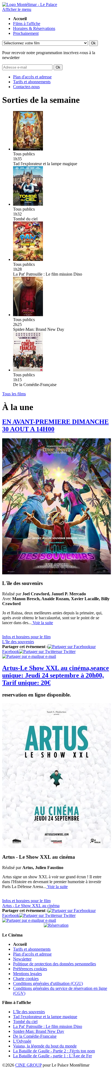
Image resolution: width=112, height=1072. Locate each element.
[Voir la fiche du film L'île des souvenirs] (56, 573)
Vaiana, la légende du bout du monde (45, 1046)
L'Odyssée (22, 1041)
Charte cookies (26, 978)
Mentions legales (27, 973)
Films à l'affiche (26, 23)
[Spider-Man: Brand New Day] (28, 314)
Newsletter (22, 959)
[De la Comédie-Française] (28, 370)
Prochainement (26, 33)
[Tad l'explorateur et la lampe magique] (28, 149)
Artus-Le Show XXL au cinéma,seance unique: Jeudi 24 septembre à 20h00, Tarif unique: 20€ (55, 675)
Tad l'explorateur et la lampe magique (45, 1016)
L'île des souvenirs (29, 1011)
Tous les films (14, 394)
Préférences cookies (30, 968)
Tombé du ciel (25, 1021)
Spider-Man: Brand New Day (38, 1031)
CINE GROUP (28, 1065)
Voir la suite (42, 622)
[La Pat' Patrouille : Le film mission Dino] (28, 259)
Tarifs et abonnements (32, 81)
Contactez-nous (26, 86)
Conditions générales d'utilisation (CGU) (48, 983)
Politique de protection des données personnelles (54, 964)
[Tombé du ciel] (28, 204)
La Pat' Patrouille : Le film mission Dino (47, 1026)
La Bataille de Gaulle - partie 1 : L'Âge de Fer (52, 1055)
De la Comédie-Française (35, 1036)
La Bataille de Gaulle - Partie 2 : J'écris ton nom (54, 1051)
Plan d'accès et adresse (32, 77)
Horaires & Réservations (34, 28)
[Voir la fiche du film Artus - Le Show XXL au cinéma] (56, 846)
